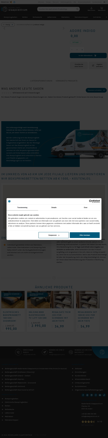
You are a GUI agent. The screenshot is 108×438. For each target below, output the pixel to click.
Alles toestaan (85, 235)
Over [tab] (85, 207)
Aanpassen (52, 235)
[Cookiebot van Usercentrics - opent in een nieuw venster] (90, 201)
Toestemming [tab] (22, 207)
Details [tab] (54, 207)
